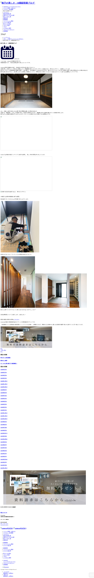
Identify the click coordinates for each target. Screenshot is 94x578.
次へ (2, 351)
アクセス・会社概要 (8, 9)
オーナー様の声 (7, 22)
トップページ (6, 37)
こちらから (16, 319)
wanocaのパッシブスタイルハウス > (12, 6)
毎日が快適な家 (7, 13)
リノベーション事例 (8, 21)
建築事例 (5, 19)
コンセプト (6, 12)
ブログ (5, 26)
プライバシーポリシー (8, 29)
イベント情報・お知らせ (9, 8)
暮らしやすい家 (7, 16)
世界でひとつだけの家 (8, 15)
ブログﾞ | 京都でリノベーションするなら (13, 38)
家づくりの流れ (7, 23)
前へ (2, 348)
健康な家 (5, 18)
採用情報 (5, 31)
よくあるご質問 (7, 28)
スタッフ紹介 (6, 25)
